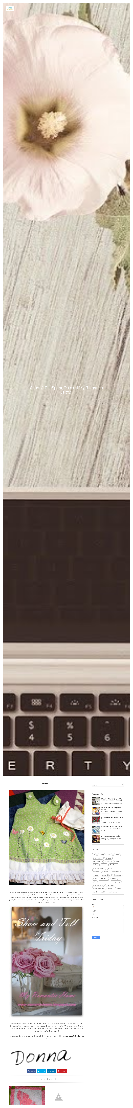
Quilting (95, 865)
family (95, 878)
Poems (118, 861)
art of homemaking (99, 868)
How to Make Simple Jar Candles (110, 836)
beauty (110, 868)
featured (103, 878)
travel (95, 892)
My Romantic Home (63, 892)
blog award (115, 872)
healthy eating (116, 882)
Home (100, 9)
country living (106, 875)
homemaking (111, 885)
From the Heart (97, 858)
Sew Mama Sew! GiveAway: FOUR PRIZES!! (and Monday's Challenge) (111, 799)
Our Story (114, 9)
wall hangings (113, 892)
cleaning (95, 875)
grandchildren (104, 882)
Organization (97, 861)
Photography (108, 861)
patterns (110, 888)
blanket (106, 872)
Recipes (104, 865)
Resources (123, 9)
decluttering (117, 875)
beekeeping (96, 872)
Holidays (108, 858)
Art (94, 855)
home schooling (98, 885)
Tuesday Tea (114, 865)
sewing (119, 888)
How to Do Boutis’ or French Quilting (111, 826)
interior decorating (98, 888)
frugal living (113, 878)
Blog (106, 9)
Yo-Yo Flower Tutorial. (51, 1031)
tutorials (103, 892)
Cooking (101, 855)
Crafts (109, 855)
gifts (94, 882)
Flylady (117, 855)
